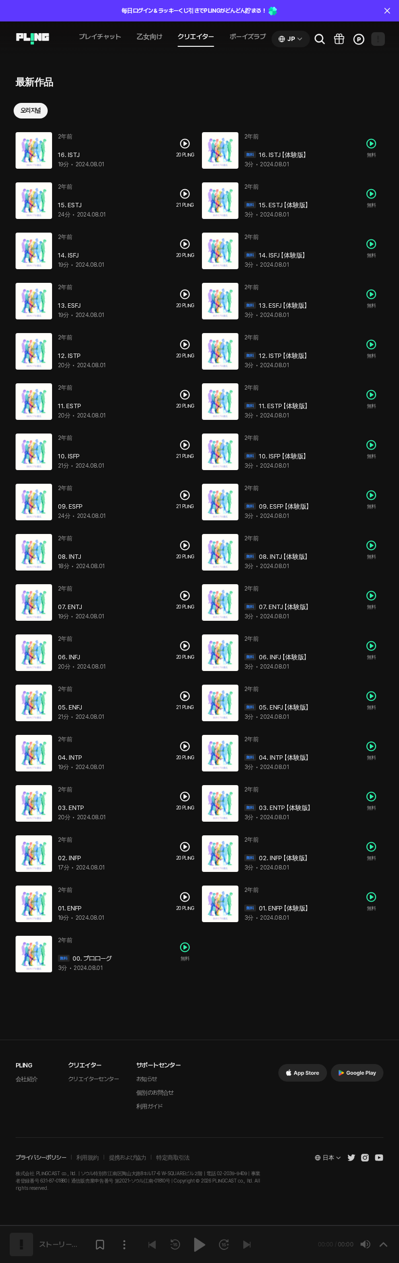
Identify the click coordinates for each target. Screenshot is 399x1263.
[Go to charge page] (358, 39)
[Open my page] (378, 39)
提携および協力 (127, 1157)
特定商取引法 (172, 1157)
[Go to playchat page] (33, 39)
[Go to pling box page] (339, 39)
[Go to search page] (319, 39)
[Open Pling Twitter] (351, 1157)
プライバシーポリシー (41, 1157)
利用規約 (87, 1157)
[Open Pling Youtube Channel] (379, 1157)
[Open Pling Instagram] (365, 1157)
